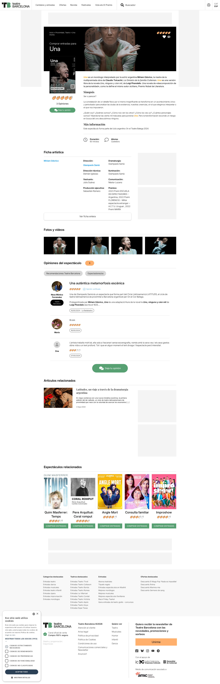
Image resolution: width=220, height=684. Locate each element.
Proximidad (60, 33)
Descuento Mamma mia (150, 587)
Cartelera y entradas (45, 5)
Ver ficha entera (87, 216)
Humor (115, 635)
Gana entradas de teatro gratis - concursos (115, 602)
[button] (21, 640)
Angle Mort (110, 512)
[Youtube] (153, 651)
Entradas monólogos (51, 599)
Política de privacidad (88, 635)
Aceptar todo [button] (21, 672)
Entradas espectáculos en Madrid (112, 587)
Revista (73, 5)
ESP (216, 6)
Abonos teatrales (105, 581)
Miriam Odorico (51, 160)
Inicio (52, 33)
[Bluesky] (142, 651)
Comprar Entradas (56, 526)
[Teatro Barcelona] (16, 5)
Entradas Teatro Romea (80, 590)
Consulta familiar (137, 512)
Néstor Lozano (115, 182)
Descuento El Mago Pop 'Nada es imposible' (159, 581)
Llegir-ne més (10, 635)
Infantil (115, 639)
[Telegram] (158, 650)
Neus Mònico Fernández (57, 295)
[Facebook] (136, 650)
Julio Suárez (89, 182)
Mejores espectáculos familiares (111, 596)
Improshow (164, 512)
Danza (115, 643)
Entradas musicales (51, 587)
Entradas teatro (49, 581)
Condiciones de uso (87, 643)
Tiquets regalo (104, 584)
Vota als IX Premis (103, 5)
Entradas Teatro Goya (79, 605)
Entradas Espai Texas (79, 608)
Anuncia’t (82, 654)
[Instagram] (147, 650)
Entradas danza (49, 584)
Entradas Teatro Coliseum (80, 584)
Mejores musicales (106, 593)
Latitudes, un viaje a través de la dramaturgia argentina (102, 391)
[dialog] (22, 646)
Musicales (116, 631)
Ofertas (62, 5)
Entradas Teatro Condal (80, 596)
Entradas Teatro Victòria (80, 599)
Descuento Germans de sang (152, 590)
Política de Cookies (87, 639)
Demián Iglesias (90, 173)
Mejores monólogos (106, 590)
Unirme (156, 642)
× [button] (37, 614)
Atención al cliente (86, 627)
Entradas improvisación (52, 596)
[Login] (208, 5)
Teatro (67, 33)
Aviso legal (83, 631)
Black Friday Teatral (106, 599)
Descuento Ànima (148, 584)
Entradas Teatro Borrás (79, 587)
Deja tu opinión (64, 110)
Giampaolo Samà (91, 165)
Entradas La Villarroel (79, 593)
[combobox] (163, 5)
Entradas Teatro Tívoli (79, 581)
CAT (216, 4)
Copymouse (48, 644)
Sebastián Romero (91, 191)
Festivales (86, 5)
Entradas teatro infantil (52, 590)
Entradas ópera (49, 593)
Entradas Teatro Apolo (79, 602)
